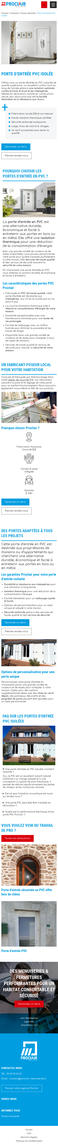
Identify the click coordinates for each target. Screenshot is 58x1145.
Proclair (5, 13)
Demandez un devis (29, 1004)
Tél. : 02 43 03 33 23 (11, 1074)
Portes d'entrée (28, 13)
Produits (15, 13)
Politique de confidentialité (29, 1141)
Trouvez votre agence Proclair (21, 1088)
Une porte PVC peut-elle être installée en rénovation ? (27, 804)
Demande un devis (15, 502)
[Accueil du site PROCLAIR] (13, 4)
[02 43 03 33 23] (44, 4)
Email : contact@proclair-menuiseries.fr (23, 1078)
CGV (29, 1133)
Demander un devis (16, 147)
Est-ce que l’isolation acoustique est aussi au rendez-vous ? (28, 795)
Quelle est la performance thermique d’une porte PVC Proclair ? (28, 813)
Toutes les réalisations (17, 838)
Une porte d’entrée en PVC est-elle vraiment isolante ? (28, 770)
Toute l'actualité (10, 1116)
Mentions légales (29, 1137)
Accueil (29, 1130)
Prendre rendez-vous (16, 155)
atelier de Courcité (18, 380)
